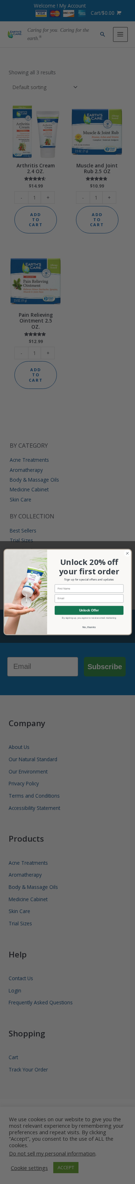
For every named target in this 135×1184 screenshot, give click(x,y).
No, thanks (89, 627)
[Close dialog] (127, 553)
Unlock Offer (89, 610)
